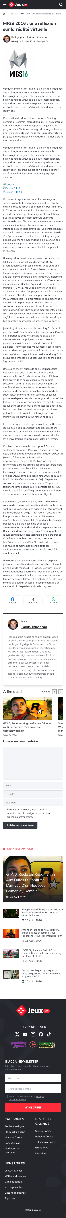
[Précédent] (54, 691)
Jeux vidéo (13, 14)
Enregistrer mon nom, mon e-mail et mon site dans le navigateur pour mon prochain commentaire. (28, 813)
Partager (41, 41)
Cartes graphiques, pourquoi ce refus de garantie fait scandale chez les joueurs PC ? (41, 973)
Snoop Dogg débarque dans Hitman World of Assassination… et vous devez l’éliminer (42, 912)
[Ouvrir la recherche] (61, 4)
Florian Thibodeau (34, 627)
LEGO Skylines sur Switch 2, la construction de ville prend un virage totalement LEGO (42, 953)
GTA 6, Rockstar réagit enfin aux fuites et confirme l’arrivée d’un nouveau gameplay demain (27, 727)
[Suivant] (60, 691)
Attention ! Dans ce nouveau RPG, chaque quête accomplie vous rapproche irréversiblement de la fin (41, 932)
